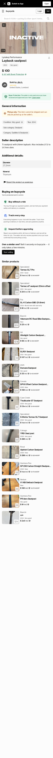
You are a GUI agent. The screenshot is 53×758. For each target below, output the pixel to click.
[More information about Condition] (22, 122)
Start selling (8, 252)
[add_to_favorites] (17, 276)
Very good (13, 65)
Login (40, 11)
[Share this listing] (49, 58)
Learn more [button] (36, 98)
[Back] (4, 25)
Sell (48, 11)
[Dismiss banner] (4, 3)
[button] (25, 275)
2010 (5, 65)
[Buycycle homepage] (10, 11)
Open (46, 4)
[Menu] (3, 11)
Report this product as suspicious (19, 182)
